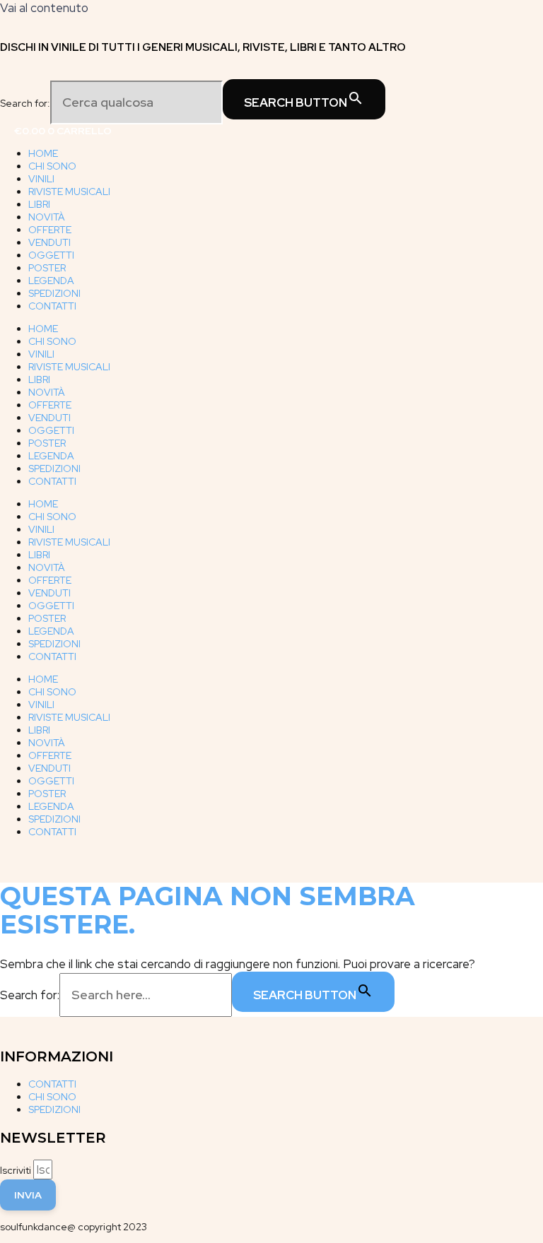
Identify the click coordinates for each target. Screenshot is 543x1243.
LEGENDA (51, 280)
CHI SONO (52, 166)
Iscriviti (16, 1170)
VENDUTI (49, 242)
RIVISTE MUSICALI (69, 191)
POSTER (47, 267)
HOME (43, 153)
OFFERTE (49, 229)
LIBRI (39, 204)
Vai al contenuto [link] (44, 8)
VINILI (41, 178)
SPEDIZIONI (54, 293)
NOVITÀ (46, 217)
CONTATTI (52, 306)
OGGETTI (51, 255)
